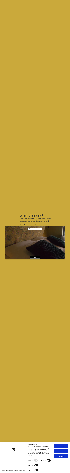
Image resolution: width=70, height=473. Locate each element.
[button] (62, 215)
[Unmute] (9, 257)
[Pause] (7, 257)
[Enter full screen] (63, 257)
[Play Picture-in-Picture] (60, 257)
